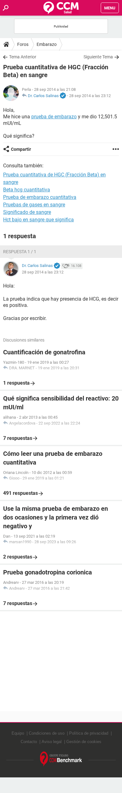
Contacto (29, 741)
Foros (22, 44)
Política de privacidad (88, 733)
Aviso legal (52, 741)
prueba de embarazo (54, 117)
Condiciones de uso (46, 733)
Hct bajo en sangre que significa (38, 220)
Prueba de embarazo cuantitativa (39, 197)
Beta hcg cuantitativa (26, 190)
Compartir (21, 149)
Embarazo (47, 44)
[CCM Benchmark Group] (61, 759)
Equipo (18, 733)
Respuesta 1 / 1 (19, 251)
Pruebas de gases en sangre (34, 205)
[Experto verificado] (63, 95)
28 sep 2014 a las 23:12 (90, 95)
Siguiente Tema (98, 56)
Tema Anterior (22, 56)
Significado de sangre (27, 212)
